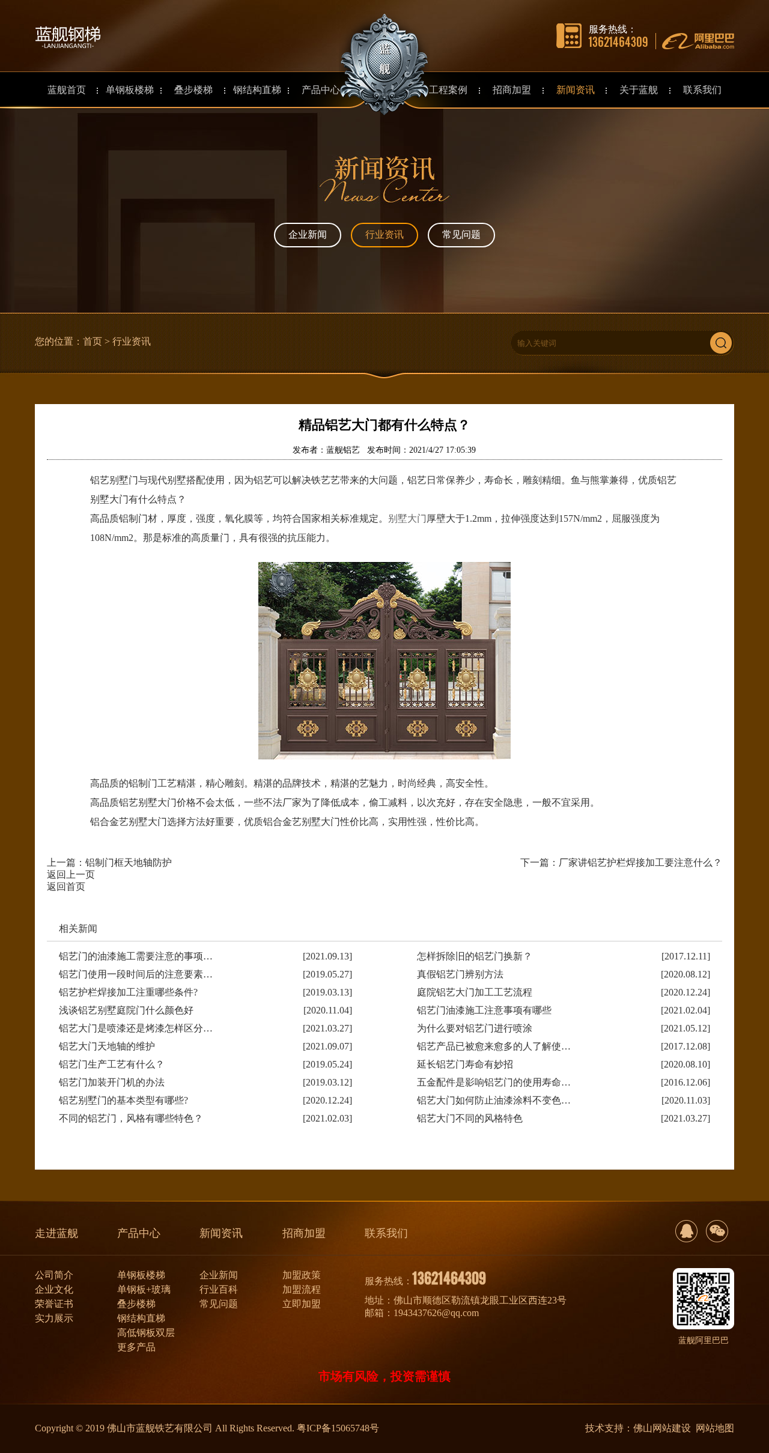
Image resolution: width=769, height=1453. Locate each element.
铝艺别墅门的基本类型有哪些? (123, 1100)
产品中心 (138, 1233)
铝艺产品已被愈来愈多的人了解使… (494, 1046)
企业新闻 (307, 234)
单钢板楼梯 (141, 1275)
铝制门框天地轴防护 (128, 862)
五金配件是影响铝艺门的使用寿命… (494, 1082)
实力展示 (54, 1318)
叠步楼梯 (136, 1304)
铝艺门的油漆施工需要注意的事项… (136, 956)
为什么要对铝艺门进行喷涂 (474, 1028)
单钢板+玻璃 (144, 1289)
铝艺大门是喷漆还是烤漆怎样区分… (136, 1028)
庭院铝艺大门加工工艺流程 (474, 992)
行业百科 (218, 1289)
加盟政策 (301, 1275)
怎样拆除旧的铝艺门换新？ (474, 956)
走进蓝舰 (56, 1233)
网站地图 (715, 1428)
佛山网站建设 (662, 1428)
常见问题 (461, 234)
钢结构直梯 (141, 1318)
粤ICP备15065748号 (338, 1428)
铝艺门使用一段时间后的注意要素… (136, 974)
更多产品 (136, 1347)
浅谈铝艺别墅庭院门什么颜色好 (126, 1010)
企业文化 (54, 1289)
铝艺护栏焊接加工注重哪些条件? (128, 992)
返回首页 (66, 886)
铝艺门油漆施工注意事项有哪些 (484, 1010)
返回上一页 (71, 874)
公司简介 (54, 1275)
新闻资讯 (221, 1233)
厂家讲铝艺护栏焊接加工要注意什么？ (640, 862)
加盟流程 (301, 1289)
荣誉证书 (54, 1304)
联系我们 (386, 1233)
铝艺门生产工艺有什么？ (112, 1064)
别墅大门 (407, 518)
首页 (92, 341)
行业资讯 (384, 234)
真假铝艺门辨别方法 (460, 974)
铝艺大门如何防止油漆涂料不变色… (494, 1100)
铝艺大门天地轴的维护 (107, 1046)
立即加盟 (301, 1304)
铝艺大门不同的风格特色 (470, 1118)
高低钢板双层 (146, 1333)
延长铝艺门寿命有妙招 (465, 1064)
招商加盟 (304, 1233)
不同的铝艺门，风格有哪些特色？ (131, 1118)
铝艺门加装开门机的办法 (112, 1082)
